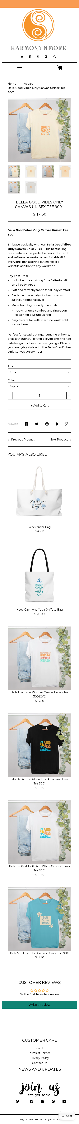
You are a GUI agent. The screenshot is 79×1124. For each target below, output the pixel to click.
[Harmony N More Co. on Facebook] (31, 1101)
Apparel (29, 83)
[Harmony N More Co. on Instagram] (42, 1101)
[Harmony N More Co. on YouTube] (64, 1101)
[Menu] (19, 67)
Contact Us (39, 1063)
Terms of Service (39, 1053)
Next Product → (60, 439)
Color (11, 380)
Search (39, 1048)
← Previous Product (21, 439)
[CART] (59, 67)
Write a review (39, 1005)
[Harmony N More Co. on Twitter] (17, 1101)
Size (10, 366)
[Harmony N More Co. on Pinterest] (53, 1101)
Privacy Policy (39, 1058)
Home (12, 83)
